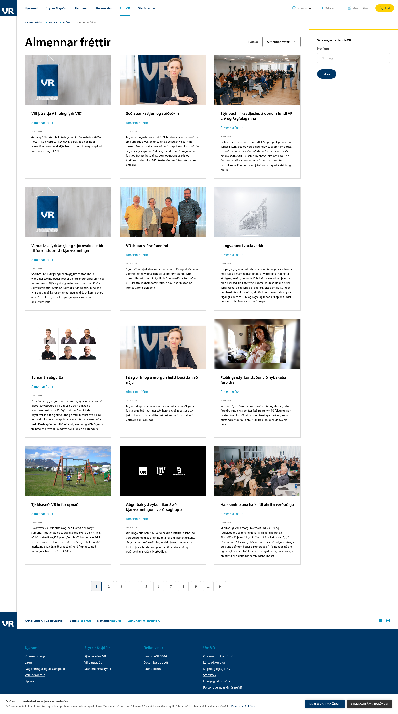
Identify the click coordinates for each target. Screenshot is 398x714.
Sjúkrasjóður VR (95, 656)
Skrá (327, 74)
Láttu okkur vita (214, 662)
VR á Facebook (380, 620)
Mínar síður (360, 8)
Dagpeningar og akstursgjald (45, 669)
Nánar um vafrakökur (242, 706)
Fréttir (67, 22)
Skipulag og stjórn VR (217, 669)
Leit (387, 8)
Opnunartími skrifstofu (144, 621)
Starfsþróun (146, 8)
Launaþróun (152, 669)
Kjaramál (31, 8)
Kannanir (81, 8)
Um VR (125, 8)
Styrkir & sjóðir (56, 8)
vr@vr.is (115, 621)
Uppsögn (31, 681)
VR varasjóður (93, 662)
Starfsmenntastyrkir (97, 669)
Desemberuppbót (156, 662)
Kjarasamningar (36, 656)
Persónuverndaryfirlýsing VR (222, 687)
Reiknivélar (104, 8)
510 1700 (84, 621)
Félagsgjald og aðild (217, 681)
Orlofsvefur (332, 8)
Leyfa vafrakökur (324, 704)
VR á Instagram (388, 620)
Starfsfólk (209, 675)
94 (221, 586)
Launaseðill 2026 (155, 656)
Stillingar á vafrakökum (369, 703)
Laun (28, 662)
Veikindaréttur (35, 675)
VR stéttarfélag (34, 22)
